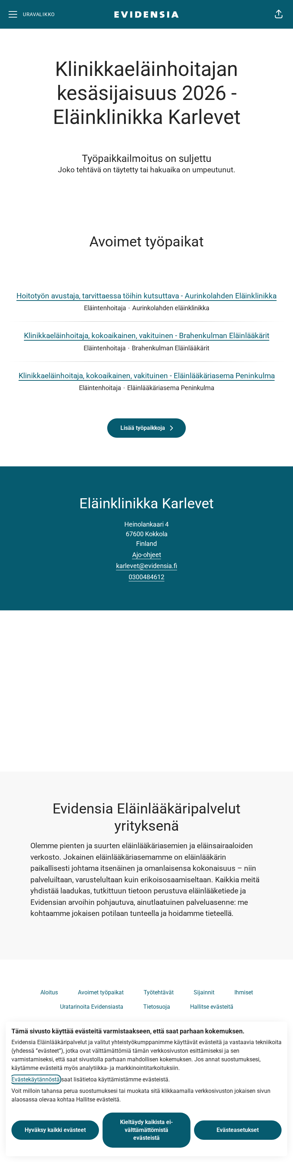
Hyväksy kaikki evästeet (55, 1130)
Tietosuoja (156, 1006)
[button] (279, 14)
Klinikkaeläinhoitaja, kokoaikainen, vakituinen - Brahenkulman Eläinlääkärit (146, 335)
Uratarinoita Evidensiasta (91, 1006)
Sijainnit (204, 992)
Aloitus (49, 992)
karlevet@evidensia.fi (146, 566)
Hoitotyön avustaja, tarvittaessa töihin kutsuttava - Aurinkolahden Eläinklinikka (146, 296)
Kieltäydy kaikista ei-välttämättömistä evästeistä (146, 1130)
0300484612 (146, 577)
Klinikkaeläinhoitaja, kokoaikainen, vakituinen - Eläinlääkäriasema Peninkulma (147, 375)
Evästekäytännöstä (35, 1079)
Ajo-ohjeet (146, 554)
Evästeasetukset (238, 1130)
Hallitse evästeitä (211, 1006)
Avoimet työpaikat (101, 992)
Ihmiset (243, 992)
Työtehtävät (159, 992)
